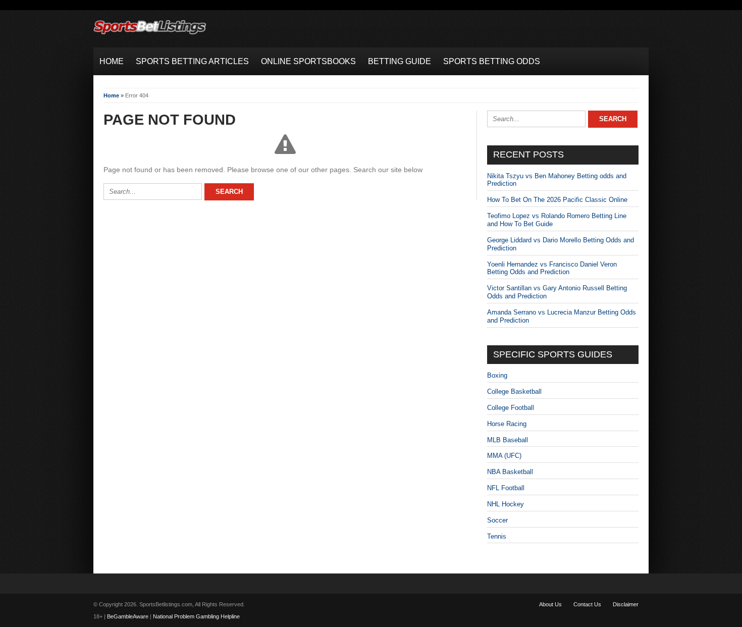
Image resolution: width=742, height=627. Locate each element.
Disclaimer (626, 604)
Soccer (497, 520)
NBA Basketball (510, 472)
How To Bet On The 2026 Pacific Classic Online (557, 199)
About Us (550, 604)
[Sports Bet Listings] (149, 34)
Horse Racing (506, 424)
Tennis (496, 536)
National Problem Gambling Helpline (196, 616)
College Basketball (514, 391)
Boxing (497, 375)
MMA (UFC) (504, 455)
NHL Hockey (505, 504)
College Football (510, 407)
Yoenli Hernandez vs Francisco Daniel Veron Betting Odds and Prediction (552, 268)
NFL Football (505, 488)
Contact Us (587, 604)
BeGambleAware (127, 616)
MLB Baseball (507, 440)
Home (111, 95)
